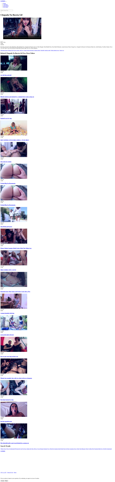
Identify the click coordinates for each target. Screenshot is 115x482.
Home (4, 3)
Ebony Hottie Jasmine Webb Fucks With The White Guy (16, 248)
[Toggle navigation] (6, 1)
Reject (6, 480)
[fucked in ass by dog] (14, 113)
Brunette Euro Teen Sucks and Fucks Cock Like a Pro (15, 291)
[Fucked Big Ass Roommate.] (14, 178)
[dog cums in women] (14, 156)
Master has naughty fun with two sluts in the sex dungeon (16, 378)
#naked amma (37, 50)
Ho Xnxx (24, 448)
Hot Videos (5, 7)
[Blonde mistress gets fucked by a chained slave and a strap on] (14, 91)
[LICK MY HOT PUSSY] (14, 329)
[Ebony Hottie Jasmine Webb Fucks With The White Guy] (14, 243)
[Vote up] (1, 41)
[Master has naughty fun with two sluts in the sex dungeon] (14, 373)
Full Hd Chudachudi (107, 448)
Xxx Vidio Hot (51, 448)
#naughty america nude (45, 50)
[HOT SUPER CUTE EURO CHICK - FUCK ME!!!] (14, 135)
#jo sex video (16, 50)
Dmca (15, 472)
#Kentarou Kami (4, 50)
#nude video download (29, 50)
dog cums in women (6, 161)
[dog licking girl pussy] (14, 221)
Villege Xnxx (3, 448)
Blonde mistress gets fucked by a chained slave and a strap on (17, 96)
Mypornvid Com (18, 448)
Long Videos (6, 5)
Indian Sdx (29, 448)
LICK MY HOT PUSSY (7, 335)
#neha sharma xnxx (55, 50)
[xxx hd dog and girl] (14, 70)
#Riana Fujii (10, 50)
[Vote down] (2, 41)
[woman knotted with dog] (14, 308)
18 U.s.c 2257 (3, 472)
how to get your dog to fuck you (9, 356)
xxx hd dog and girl (6, 75)
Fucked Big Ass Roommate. (8, 183)
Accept (2, 480)
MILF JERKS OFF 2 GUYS (8, 270)
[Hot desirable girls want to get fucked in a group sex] (14, 438)
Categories (5, 4)
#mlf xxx (21, 50)
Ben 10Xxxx (34, 448)
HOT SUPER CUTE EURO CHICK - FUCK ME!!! (15, 140)
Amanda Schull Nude (58, 448)
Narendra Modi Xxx (98, 448)
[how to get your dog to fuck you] (14, 351)
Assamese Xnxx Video (74, 448)
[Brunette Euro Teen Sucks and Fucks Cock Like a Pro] (14, 286)
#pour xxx (62, 50)
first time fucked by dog (7, 399)
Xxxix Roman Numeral (42, 448)
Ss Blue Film (91, 448)
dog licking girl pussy (6, 226)
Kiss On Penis (66, 448)
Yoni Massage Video (83, 448)
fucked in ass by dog (6, 118)
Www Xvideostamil (10, 448)
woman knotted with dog (7, 313)
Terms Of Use (10, 472)
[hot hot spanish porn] (14, 416)
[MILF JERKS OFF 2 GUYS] (14, 265)
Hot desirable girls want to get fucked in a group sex (15, 443)
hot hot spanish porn (6, 421)
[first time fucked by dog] (14, 394)
